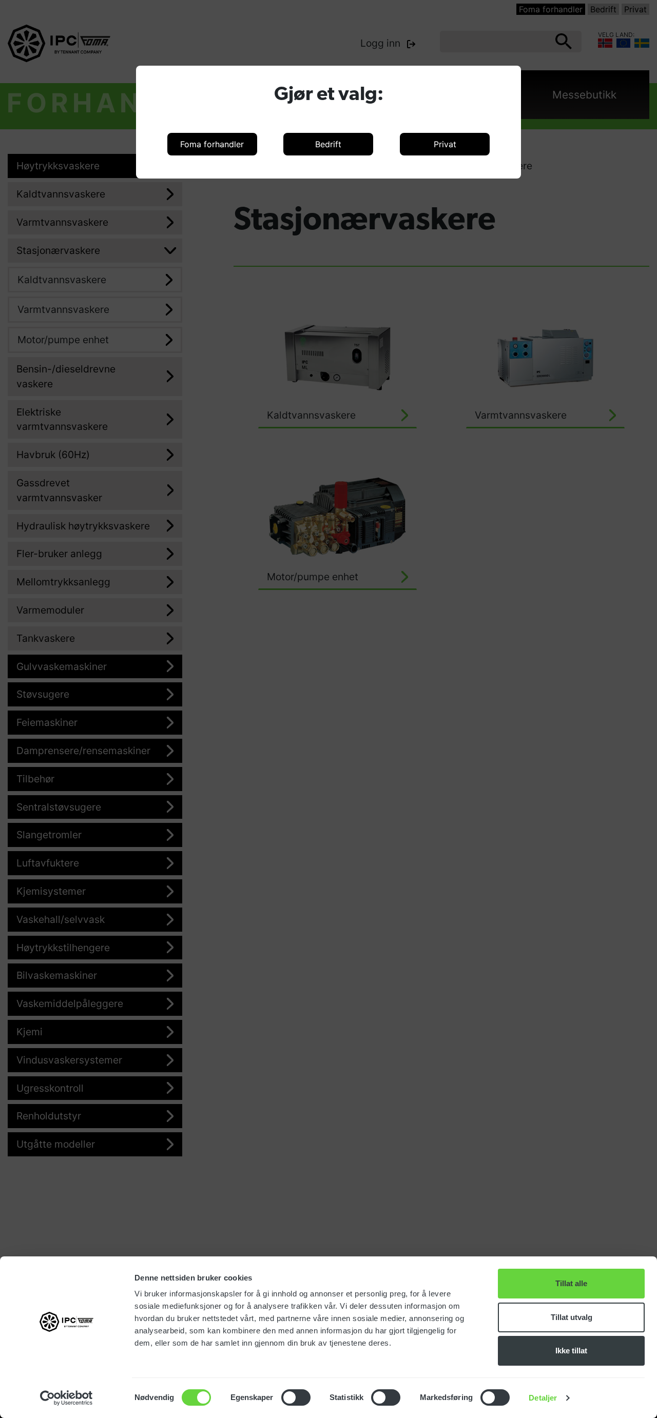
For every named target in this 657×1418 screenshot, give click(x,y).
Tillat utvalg (571, 1317)
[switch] (296, 1397)
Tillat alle (571, 1283)
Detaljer (543, 1397)
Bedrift (328, 144)
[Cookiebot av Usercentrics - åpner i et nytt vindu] (66, 1398)
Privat (445, 144)
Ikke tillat (571, 1350)
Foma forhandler (212, 144)
